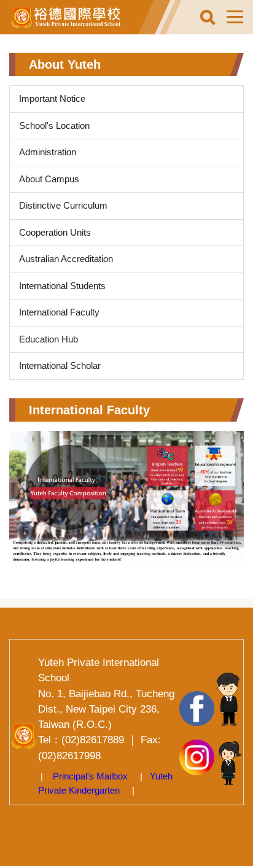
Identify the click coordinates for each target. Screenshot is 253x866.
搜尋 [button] (207, 17)
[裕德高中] (73, 17)
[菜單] (234, 17)
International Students (62, 285)
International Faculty (59, 312)
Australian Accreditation (66, 258)
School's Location (54, 125)
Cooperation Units (55, 232)
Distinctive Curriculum (63, 205)
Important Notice (52, 98)
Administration (47, 152)
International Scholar (60, 365)
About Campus (49, 179)
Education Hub (48, 339)
